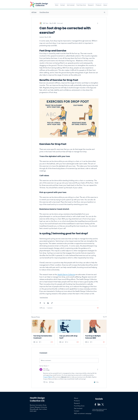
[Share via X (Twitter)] (44, 303)
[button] (104, 12)
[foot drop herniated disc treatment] (43, 326)
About (76, 398)
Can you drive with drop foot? (68, 337)
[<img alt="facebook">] (95, 404)
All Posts (33, 12)
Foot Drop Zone (44, 12)
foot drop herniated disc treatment (42, 337)
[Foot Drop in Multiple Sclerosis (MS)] (94, 326)
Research (77, 403)
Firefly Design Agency (100, 410)
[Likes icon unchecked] (44, 382)
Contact (76, 411)
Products (77, 401)
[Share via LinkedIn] (48, 303)
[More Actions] (98, 369)
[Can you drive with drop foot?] (69, 326)
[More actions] (98, 23)
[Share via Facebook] (40, 303)
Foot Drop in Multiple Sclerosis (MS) (93, 337)
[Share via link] (52, 303)
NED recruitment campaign (78, 413)
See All (105, 317)
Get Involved (78, 408)
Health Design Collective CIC (37, 399)
